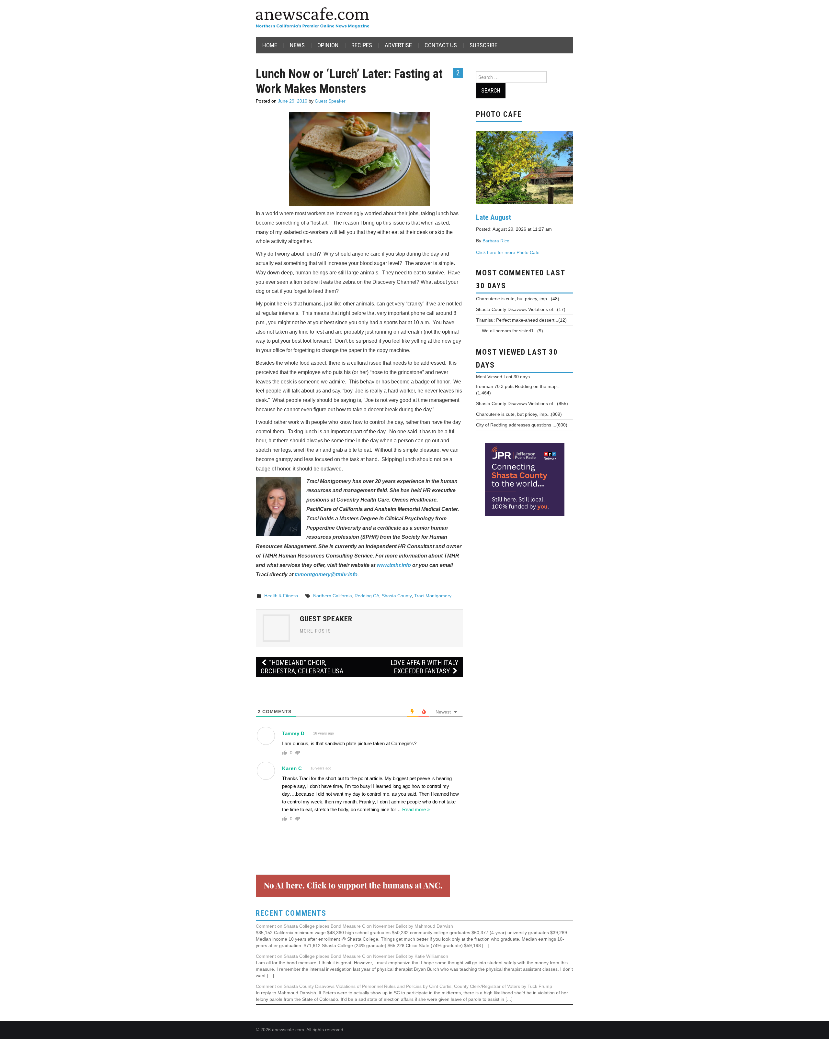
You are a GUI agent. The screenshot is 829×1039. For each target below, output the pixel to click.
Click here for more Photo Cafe (507, 252)
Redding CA (367, 595)
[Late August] (524, 166)
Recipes (361, 45)
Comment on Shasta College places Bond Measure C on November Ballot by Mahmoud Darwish (354, 926)
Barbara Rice (496, 240)
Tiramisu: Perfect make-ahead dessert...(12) (521, 320)
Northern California (332, 595)
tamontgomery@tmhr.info (326, 574)
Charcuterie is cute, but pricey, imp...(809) (519, 414)
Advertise (398, 45)
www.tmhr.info (394, 565)
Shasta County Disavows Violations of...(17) (520, 309)
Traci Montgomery (432, 595)
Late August (493, 217)
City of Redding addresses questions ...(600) (521, 424)
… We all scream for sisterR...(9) (509, 330)
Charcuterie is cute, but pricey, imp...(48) (517, 298)
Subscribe (483, 45)
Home (269, 45)
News (297, 45)
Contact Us (441, 45)
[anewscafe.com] (312, 18)
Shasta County (397, 595)
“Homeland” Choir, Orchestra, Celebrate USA (302, 667)
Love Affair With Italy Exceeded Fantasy (424, 667)
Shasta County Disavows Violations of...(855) (522, 403)
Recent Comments (291, 913)
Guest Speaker (330, 101)
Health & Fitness (281, 595)
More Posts (315, 631)
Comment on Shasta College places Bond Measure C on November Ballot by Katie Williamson (352, 956)
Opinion (328, 45)
